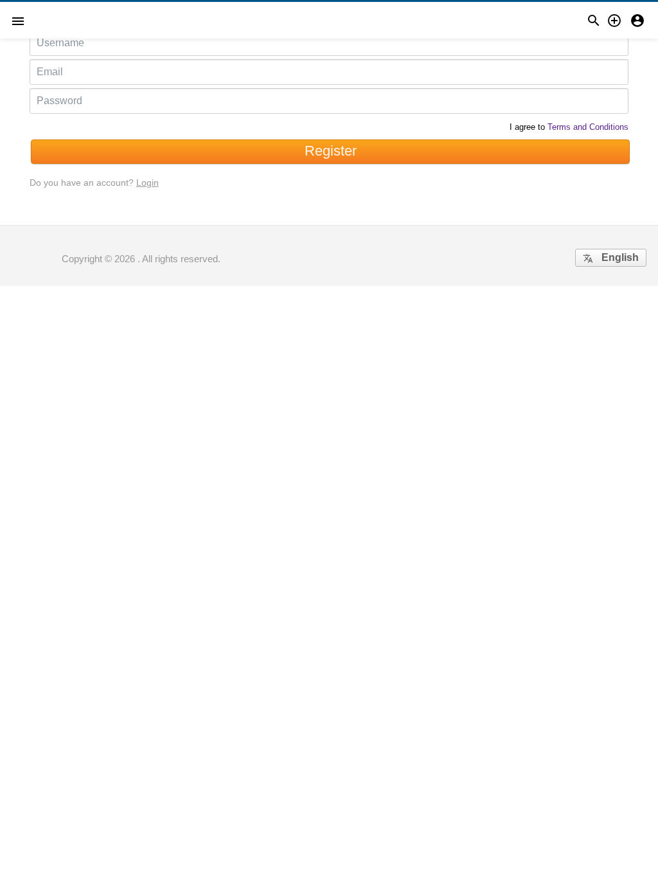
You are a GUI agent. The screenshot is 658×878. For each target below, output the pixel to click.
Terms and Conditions (587, 127)
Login (147, 182)
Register (331, 151)
